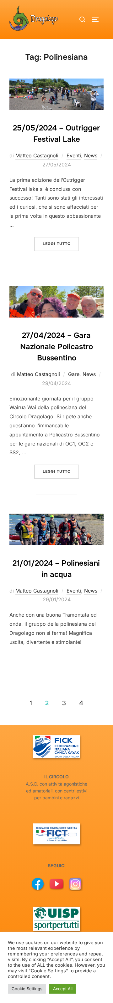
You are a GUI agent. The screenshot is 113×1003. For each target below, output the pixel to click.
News (90, 155)
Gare (73, 374)
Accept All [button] (63, 988)
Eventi (74, 155)
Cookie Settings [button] (27, 988)
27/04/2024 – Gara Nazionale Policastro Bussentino (56, 347)
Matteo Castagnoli (36, 155)
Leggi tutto (61, 243)
